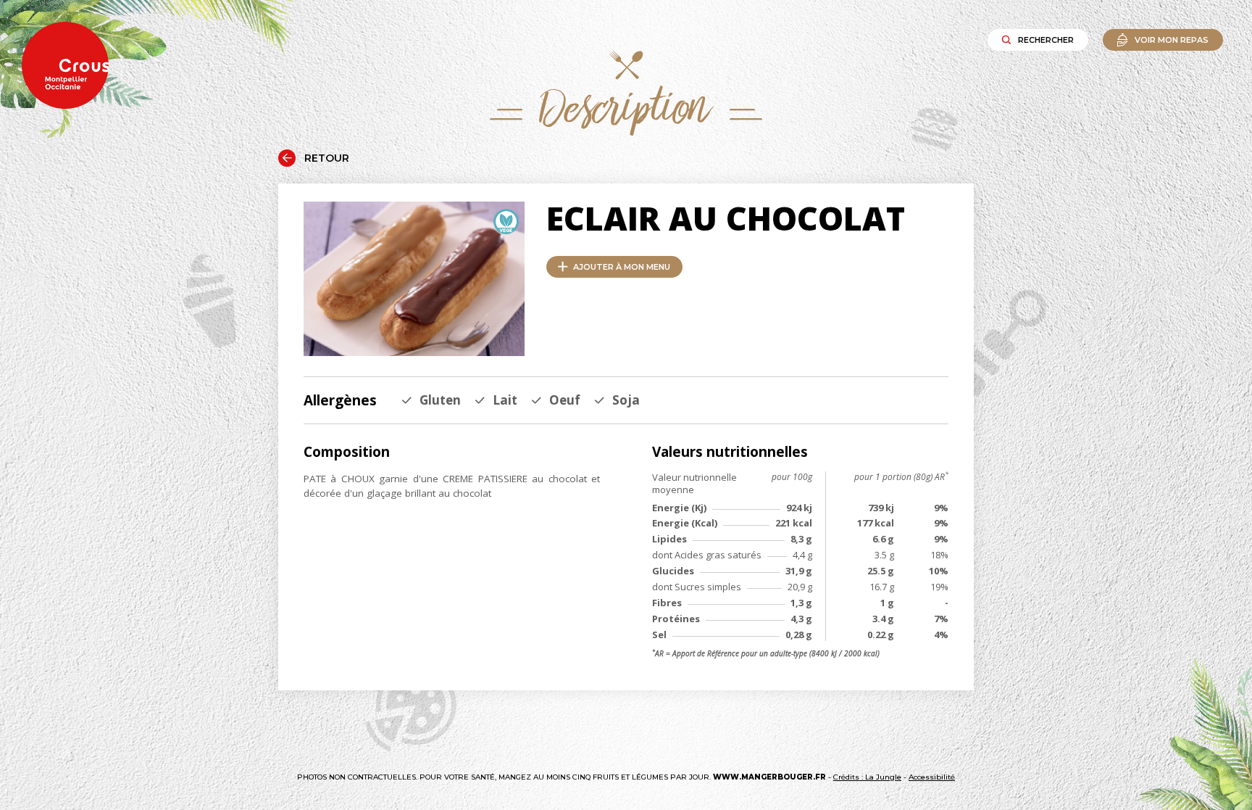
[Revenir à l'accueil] (65, 66)
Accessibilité (932, 777)
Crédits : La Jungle (867, 777)
